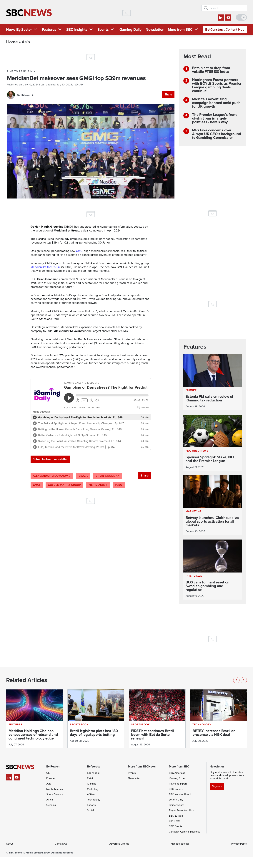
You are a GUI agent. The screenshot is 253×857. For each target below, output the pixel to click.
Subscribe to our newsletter (50, 459)
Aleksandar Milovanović (52, 476)
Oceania (51, 805)
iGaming (91, 784)
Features (49, 29)
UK (48, 773)
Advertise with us (119, 844)
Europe (50, 778)
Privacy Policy (239, 844)
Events (103, 29)
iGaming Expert (177, 778)
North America (54, 789)
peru (118, 485)
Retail (90, 778)
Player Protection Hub (181, 810)
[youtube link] (228, 17)
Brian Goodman (107, 476)
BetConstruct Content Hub (224, 29)
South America (54, 794)
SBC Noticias (176, 789)
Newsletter (155, 29)
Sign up (216, 786)
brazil (83, 476)
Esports (91, 805)
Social (90, 810)
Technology (93, 800)
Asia (26, 42)
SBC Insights (76, 29)
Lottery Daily (176, 800)
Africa (49, 800)
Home (12, 42)
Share (168, 94)
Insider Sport (176, 805)
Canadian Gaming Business (184, 832)
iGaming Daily (130, 29)
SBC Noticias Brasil (180, 794)
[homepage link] (29, 12)
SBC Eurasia (176, 816)
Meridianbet (98, 485)
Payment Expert (178, 784)
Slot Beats (174, 821)
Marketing (92, 789)
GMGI (36, 485)
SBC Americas (177, 773)
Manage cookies (180, 844)
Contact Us (61, 844)
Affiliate (91, 794)
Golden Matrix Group (64, 485)
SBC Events (175, 826)
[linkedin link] (221, 17)
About (9, 844)
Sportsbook (93, 773)
